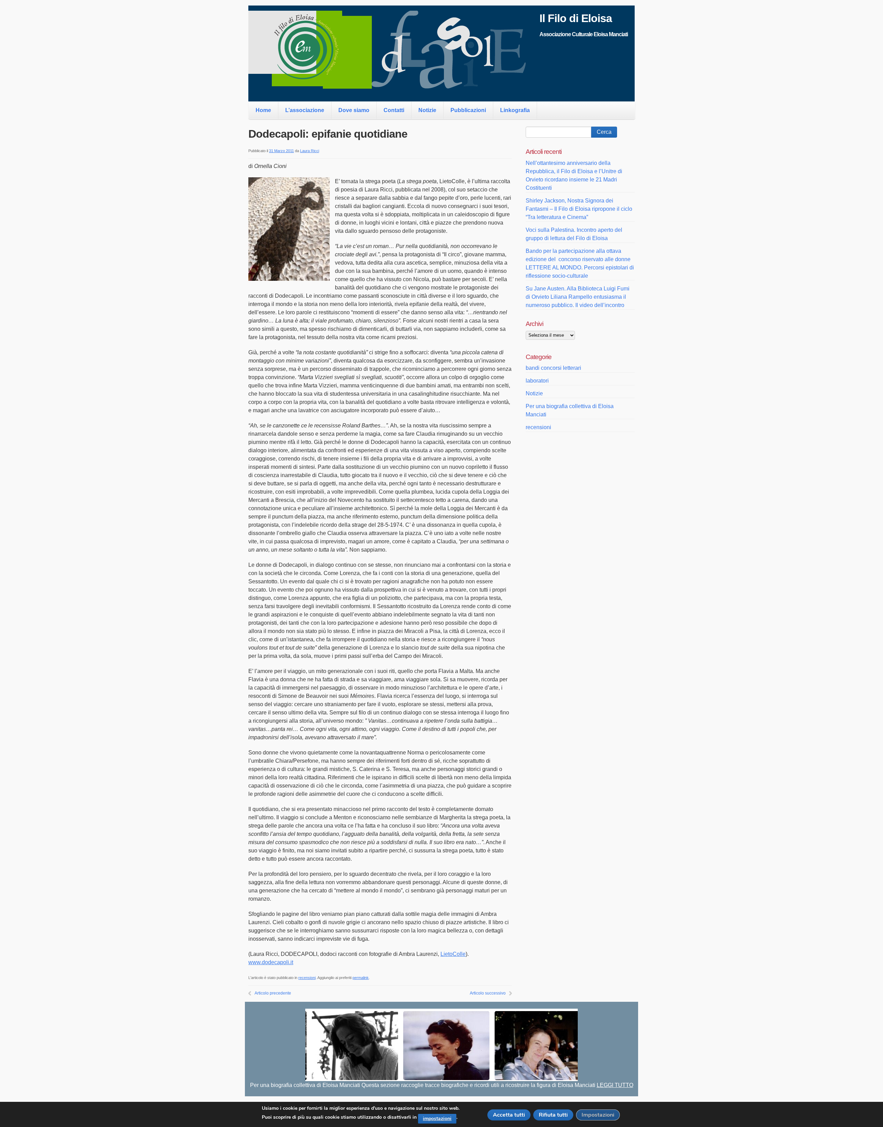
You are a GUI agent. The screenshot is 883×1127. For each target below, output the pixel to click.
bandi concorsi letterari (553, 368)
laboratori (537, 381)
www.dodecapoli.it (270, 962)
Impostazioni (598, 1115)
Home (263, 110)
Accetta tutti (509, 1115)
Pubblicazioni (468, 110)
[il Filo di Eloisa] (393, 85)
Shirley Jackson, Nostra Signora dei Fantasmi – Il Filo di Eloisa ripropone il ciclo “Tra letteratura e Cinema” (579, 209)
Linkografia (515, 110)
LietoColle (453, 954)
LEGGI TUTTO (615, 1085)
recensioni (307, 978)
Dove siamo (353, 110)
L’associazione (304, 110)
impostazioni (437, 1118)
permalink (361, 978)
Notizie (427, 110)
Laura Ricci (309, 151)
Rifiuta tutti (553, 1115)
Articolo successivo (488, 993)
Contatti (394, 110)
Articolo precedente (273, 993)
